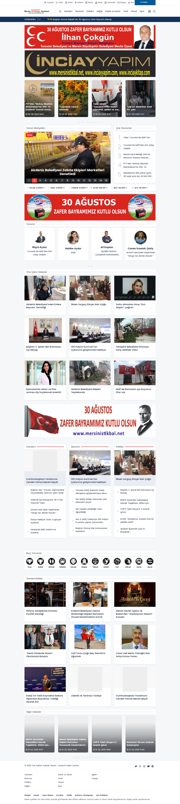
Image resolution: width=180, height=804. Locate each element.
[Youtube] (148, 766)
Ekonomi (79, 11)
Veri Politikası (102, 795)
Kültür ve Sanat (112, 11)
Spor (142, 11)
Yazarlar (30, 224)
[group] (39, 244)
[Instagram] (144, 766)
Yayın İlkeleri (47, 795)
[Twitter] (136, 766)
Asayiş (94, 778)
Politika (90, 11)
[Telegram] (152, 766)
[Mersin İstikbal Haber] (36, 11)
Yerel (125, 11)
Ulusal (134, 11)
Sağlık (99, 11)
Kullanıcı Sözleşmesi (84, 795)
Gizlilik (69, 795)
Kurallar (59, 795)
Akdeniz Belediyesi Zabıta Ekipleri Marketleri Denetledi (77, 19)
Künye (36, 795)
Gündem (68, 11)
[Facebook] (140, 766)
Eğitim (94, 774)
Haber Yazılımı (72, 765)
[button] (79, 122)
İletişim (27, 795)
